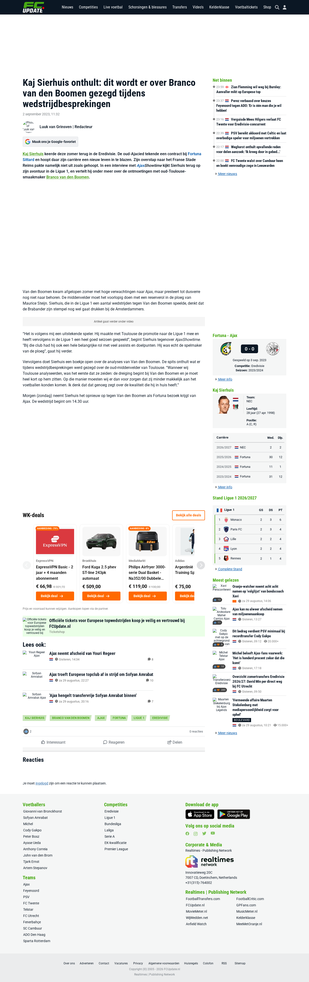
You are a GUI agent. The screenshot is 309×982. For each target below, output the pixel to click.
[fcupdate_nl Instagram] (196, 834)
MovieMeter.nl (196, 911)
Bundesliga (113, 824)
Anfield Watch (196, 924)
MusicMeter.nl (246, 911)
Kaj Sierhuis (33, 154)
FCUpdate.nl (195, 905)
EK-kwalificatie (115, 843)
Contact (104, 963)
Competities (88, 7)
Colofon (208, 963)
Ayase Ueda (32, 843)
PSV (26, 897)
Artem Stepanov (35, 868)
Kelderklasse (219, 7)
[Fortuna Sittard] (226, 349)
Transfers (179, 7)
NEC (249, 401)
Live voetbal (113, 7)
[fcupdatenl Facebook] (187, 833)
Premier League (116, 849)
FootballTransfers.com (203, 899)
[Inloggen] (283, 7)
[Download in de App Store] (199, 814)
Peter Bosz (31, 836)
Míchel (28, 824)
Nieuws (67, 7)
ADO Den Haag (34, 935)
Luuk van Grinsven (56, 127)
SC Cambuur (32, 928)
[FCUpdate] (33, 7)
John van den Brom (37, 855)
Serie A (110, 836)
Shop (267, 7)
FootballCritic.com (250, 899)
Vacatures (121, 963)
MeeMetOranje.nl (249, 924)
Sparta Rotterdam (36, 941)
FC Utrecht (31, 916)
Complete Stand (230, 569)
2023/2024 (255, 370)
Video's (198, 7)
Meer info (225, 379)
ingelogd (41, 783)
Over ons (69, 963)
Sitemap (240, 963)
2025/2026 (224, 457)
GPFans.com (246, 905)
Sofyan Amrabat (35, 818)
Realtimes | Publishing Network (154, 974)
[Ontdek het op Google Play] (233, 814)
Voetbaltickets (246, 7)
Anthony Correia (35, 849)
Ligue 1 (139, 718)
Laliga (109, 830)
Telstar (28, 909)
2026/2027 (224, 447)
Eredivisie (160, 718)
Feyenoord (31, 891)
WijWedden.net (197, 918)
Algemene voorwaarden (163, 963)
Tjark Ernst (31, 862)
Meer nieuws (227, 174)
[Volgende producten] (201, 565)
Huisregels (191, 963)
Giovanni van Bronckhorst (42, 811)
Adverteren (87, 963)
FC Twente (31, 903)
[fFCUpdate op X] (204, 833)
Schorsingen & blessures (147, 7)
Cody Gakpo (32, 830)
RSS (224, 963)
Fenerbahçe (32, 922)
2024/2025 (224, 467)
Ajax (140, 165)
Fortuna (119, 718)
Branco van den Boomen (67, 177)
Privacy (138, 963)
